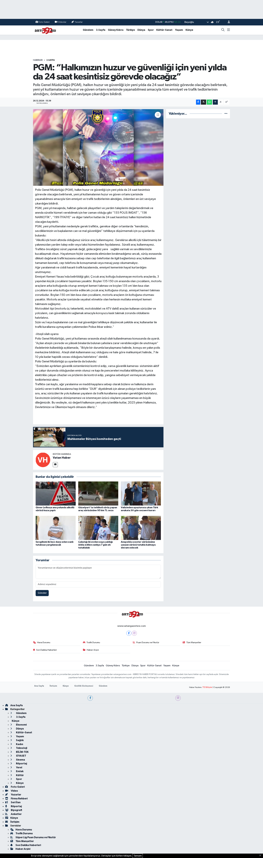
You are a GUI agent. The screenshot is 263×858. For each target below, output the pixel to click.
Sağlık (20, 740)
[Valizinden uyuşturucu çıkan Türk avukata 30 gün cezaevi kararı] (141, 493)
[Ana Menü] (228, 30)
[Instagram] (134, 633)
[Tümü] (225, 113)
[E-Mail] (55, 464)
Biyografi (16, 810)
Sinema (20, 759)
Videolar (62, 22)
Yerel (19, 767)
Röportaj (21, 763)
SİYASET (21, 755)
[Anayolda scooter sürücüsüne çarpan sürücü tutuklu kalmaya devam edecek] (141, 528)
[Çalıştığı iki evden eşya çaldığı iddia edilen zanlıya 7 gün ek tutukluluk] (98, 528)
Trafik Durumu (93, 642)
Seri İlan (15, 802)
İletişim (53, 686)
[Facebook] (128, 633)
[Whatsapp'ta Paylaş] (209, 102)
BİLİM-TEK (22, 752)
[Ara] (223, 30)
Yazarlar (79, 22)
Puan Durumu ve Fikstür (147, 642)
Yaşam (179, 30)
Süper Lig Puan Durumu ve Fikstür (36, 837)
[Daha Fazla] (215, 102)
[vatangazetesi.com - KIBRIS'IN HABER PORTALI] (44, 29)
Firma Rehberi (19, 798)
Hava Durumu (43, 642)
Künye (189, 30)
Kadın (19, 744)
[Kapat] (261, 856)
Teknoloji (21, 748)
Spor (151, 30)
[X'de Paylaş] (203, 102)
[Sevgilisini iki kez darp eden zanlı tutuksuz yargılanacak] (56, 528)
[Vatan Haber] (43, 459)
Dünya (141, 30)
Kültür (20, 775)
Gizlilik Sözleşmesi (83, 686)
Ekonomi (21, 724)
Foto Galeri (44, 22)
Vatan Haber (62, 457)
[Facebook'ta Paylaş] (198, 102)
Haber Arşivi (93, 650)
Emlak (19, 771)
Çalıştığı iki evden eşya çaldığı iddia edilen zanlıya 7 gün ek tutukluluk (95, 545)
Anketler (16, 814)
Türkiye (130, 30)
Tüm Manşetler (193, 642)
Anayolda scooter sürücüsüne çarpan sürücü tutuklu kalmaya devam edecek (138, 545)
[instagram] (178, 698)
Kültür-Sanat (164, 30)
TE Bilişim (207, 687)
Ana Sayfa (39, 686)
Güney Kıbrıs (115, 30)
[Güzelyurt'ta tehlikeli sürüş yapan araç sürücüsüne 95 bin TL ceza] (98, 493)
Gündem (88, 30)
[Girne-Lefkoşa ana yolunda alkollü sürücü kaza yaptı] (56, 493)
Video (14, 790)
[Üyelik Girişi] (227, 22)
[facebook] (90, 698)
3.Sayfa (100, 30)
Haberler (38, 60)
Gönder (42, 593)
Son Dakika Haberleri (46, 650)
